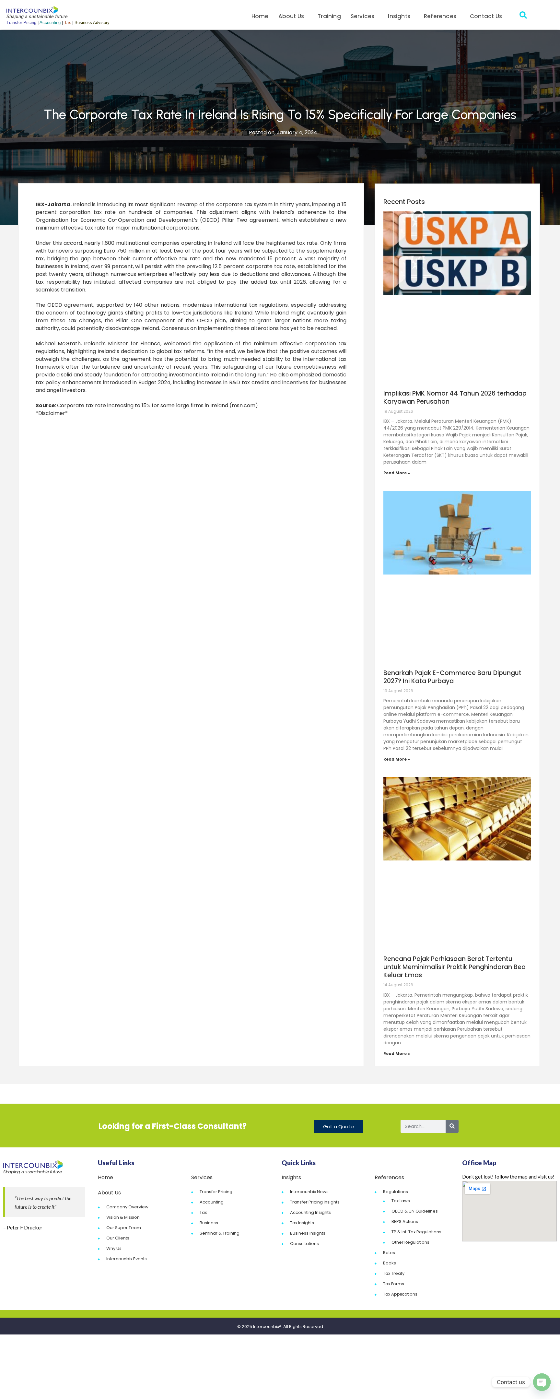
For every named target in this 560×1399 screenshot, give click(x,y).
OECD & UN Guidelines (414, 1211)
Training (329, 16)
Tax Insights (302, 1223)
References (440, 16)
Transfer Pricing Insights (315, 1202)
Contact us (486, 16)
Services (363, 16)
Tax (203, 1212)
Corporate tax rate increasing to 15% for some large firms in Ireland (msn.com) (157, 405)
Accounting (212, 1202)
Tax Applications (400, 1294)
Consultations (304, 1243)
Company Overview (127, 1207)
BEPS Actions (404, 1221)
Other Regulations (410, 1242)
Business (209, 1223)
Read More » (396, 473)
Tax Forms (393, 1284)
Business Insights (307, 1233)
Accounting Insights (310, 1212)
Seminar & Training (219, 1233)
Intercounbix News (309, 1192)
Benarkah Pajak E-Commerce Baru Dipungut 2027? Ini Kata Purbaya (452, 677)
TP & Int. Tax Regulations (416, 1232)
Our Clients (117, 1238)
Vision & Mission (123, 1217)
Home (260, 16)
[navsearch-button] (523, 16)
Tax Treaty (393, 1273)
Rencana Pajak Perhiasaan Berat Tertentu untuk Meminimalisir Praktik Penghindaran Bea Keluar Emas (454, 966)
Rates (389, 1253)
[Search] (452, 1126)
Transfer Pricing (216, 1192)
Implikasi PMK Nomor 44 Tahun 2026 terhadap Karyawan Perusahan (455, 397)
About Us (291, 16)
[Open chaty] (542, 1382)
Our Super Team (123, 1228)
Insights (399, 16)
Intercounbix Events (126, 1259)
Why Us (114, 1248)
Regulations (395, 1192)
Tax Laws (400, 1201)
